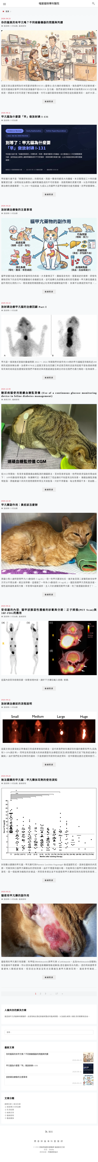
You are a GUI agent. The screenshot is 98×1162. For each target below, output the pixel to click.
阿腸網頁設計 (53, 1152)
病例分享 (7, 400)
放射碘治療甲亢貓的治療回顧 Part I (24, 306)
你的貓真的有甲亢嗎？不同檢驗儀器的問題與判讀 (32, 22)
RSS (51, 1131)
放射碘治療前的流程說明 (16, 703)
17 (57, 994)
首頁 (7, 11)
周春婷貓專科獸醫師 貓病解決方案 (52, 1147)
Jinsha (51, 1150)
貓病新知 (22, 26)
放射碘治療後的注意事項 (16, 209)
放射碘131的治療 (11, 26)
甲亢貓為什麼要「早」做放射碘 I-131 (24, 116)
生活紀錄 (10, 1110)
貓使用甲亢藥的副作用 (15, 895)
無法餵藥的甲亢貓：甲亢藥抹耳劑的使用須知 (29, 779)
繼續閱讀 (49, 101)
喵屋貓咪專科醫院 (49, 3)
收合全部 (17, 1104)
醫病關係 (10, 1118)
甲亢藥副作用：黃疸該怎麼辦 (19, 504)
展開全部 (8, 1104)
